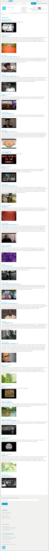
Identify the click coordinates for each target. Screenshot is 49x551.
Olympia (3, 438)
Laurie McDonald (5, 184)
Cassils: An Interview (7, 113)
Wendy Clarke (4, 55)
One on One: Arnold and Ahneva (9, 56)
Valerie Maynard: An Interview (9, 343)
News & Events (23, 11)
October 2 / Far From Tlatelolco (9, 420)
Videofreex (4, 74)
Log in (34, 3)
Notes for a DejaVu (6, 402)
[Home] (8, 8)
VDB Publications (32, 8)
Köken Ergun (4, 130)
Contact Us (34, 10)
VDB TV (34, 7)
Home (3, 14)
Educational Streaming (23, 10)
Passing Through (6, 476)
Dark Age (4, 167)
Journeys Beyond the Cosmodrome (10, 284)
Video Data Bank (5, 112)
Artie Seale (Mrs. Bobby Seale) (9, 76)
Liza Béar (3, 264)
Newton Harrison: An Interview (9, 224)
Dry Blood (4, 206)
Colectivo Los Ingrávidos (6, 19)
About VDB (24, 7)
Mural (3, 386)
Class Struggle (5, 152)
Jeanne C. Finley (5, 282)
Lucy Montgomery (6, 322)
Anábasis (4, 36)
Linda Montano (5, 474)
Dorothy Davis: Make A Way (8, 186)
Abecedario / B (5, 20)
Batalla (3, 95)
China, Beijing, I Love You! (8, 131)
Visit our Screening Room (8, 533)
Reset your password (42, 3)
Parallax (3, 455)
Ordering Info (23, 8)
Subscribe (5, 503)
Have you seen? (5, 246)
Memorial (4, 366)
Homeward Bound (6, 266)
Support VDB (33, 9)
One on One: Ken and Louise (9, 303)
